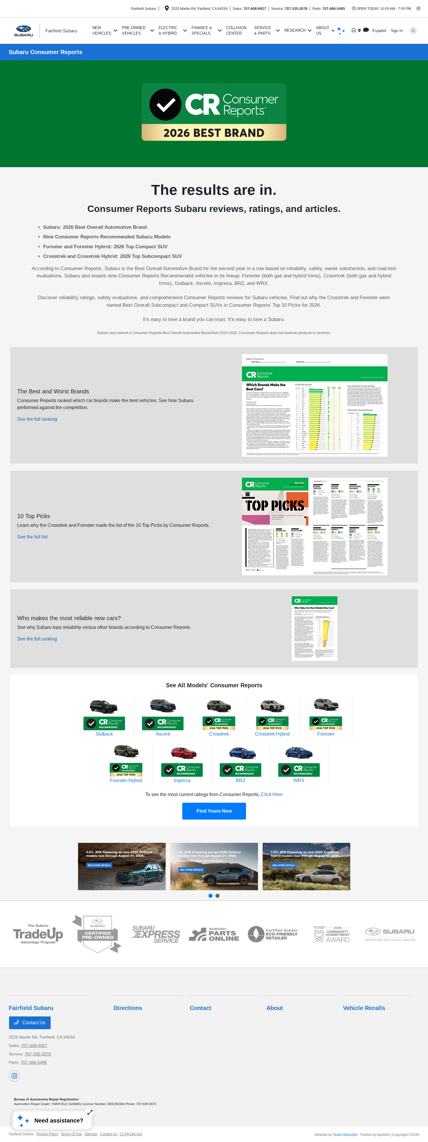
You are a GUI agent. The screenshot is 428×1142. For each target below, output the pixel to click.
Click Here (272, 794)
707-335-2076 (296, 9)
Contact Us (33, 1022)
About (274, 1008)
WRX (299, 780)
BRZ (240, 780)
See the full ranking (37, 419)
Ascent (163, 733)
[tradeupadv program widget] (38, 934)
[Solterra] (214, 866)
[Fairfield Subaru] (49, 30)
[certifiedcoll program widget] (390, 934)
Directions (128, 1008)
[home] (355, 30)
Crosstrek (219, 733)
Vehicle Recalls (364, 1008)
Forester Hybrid (126, 780)
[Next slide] (217, 896)
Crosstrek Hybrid (272, 733)
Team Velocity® (345, 1135)
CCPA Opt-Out (131, 1134)
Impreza (182, 780)
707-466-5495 (333, 9)
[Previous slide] (210, 896)
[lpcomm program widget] (331, 934)
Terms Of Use (71, 1134)
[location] (167, 9)
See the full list (32, 536)
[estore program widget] (214, 934)
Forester (326, 733)
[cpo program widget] (97, 934)
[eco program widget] (273, 934)
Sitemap (91, 1134)
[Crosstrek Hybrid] (306, 866)
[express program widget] (155, 934)
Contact (200, 1008)
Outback (104, 733)
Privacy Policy (47, 1134)
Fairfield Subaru (21, 1134)
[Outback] (122, 866)
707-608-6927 (254, 9)
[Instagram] (418, 9)
